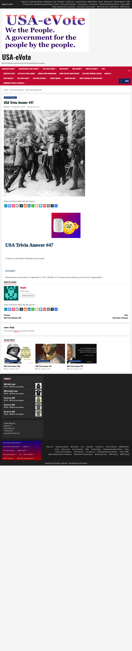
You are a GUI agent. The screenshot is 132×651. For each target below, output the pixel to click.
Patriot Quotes (119, 2)
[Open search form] (129, 70)
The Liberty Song (8, 450)
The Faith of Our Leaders (26, 73)
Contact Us (70, 2)
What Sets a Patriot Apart (86, 7)
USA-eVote (16, 57)
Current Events (80, 2)
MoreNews (73, 463)
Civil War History (49, 69)
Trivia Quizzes (82, 4)
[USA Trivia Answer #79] (50, 353)
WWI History (114, 7)
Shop (57, 4)
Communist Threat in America (13, 83)
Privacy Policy (28, 4)
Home (100, 2)
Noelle (8, 107)
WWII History (125, 7)
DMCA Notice (92, 2)
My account (108, 2)
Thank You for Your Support (69, 73)
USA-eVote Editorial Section (109, 4)
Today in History (91, 69)
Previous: (12, 316)
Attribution (48, 2)
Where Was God (103, 7)
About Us (25, 2)
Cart (54, 2)
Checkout (61, 2)
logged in (16, 331)
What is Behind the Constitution (64, 7)
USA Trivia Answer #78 (75, 366)
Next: (120, 316)
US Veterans (93, 4)
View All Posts (28, 295)
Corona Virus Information (47, 73)
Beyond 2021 (22, 450)
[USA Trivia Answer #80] (19, 353)
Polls (128, 2)
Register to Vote (9, 73)
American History (36, 2)
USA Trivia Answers (10, 97)
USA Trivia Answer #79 (43, 366)
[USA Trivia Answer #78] (82, 353)
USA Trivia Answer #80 (12, 366)
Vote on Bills (125, 4)
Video (127, 81)
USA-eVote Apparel (39, 78)
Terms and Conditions (68, 4)
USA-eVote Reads (23, 78)
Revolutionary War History (44, 4)
